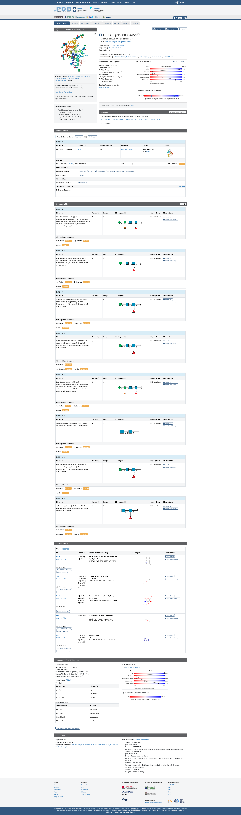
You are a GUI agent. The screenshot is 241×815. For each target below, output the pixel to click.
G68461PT (68, 240)
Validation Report (73, 78)
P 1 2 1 (68, 680)
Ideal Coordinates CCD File (64, 569)
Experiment (96, 23)
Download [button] (103, 3)
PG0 (57, 615)
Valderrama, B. (133, 57)
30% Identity (82, 171)
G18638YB (68, 282)
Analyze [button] (94, 3)
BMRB (169, 792)
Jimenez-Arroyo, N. (121, 57)
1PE (57, 576)
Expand (182, 186)
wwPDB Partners (173, 782)
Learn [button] (112, 3)
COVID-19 (134, 3)
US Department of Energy (122, 808)
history (133, 105)
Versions (135, 23)
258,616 (79, 8)
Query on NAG (61, 598)
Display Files (158, 29)
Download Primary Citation (177, 112)
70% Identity (100, 171)
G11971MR (68, 530)
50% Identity (91, 171)
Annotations (85, 23)
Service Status (85, 794)
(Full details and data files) (141, 740)
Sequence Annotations (82, 76)
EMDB (169, 794)
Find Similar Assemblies (63, 92)
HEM (58, 556)
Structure (75, 23)
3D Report (176, 62)
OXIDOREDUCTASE (117, 45)
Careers (126, 3)
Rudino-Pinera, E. (169, 57)
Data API (183, 29)
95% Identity (119, 171)
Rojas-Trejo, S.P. (156, 57)
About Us (56, 785)
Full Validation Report (132, 667)
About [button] (119, 3)
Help (175, 3)
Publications (57, 790)
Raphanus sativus (115, 48)
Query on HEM (61, 559)
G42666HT (68, 447)
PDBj (169, 790)
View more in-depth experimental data (67, 728)
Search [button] (77, 3)
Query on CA (60, 638)
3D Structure (92, 137)
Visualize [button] (85, 3)
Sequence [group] (78, 137)
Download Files (171, 29)
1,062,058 (96, 8)
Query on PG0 (61, 618)
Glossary (84, 792)
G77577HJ (68, 488)
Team (55, 792)
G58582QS (68, 323)
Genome (117, 23)
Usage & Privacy (58, 797)
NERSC (109, 812)
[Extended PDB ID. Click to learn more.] (138, 34)
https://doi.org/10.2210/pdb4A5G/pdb (118, 42)
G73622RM (68, 364)
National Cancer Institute (153, 808)
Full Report (183, 62)
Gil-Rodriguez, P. (144, 57)
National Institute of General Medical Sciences (79, 810)
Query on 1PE (61, 579)
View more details (105, 87)
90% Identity (110, 171)
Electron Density (60, 78)
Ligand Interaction (61, 81)
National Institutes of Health (105, 810)
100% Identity (129, 171)
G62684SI (68, 406)
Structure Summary (61, 23)
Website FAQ (85, 790)
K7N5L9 (70, 164)
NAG (58, 596)
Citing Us (56, 787)
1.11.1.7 (148, 151)
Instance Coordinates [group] (62, 572)
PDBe (169, 787)
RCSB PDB (59, 2)
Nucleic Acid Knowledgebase (153, 803)
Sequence (107, 23)
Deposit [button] (69, 3)
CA (57, 635)
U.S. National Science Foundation (93, 808)
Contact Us (84, 785)
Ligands (126, 23)
